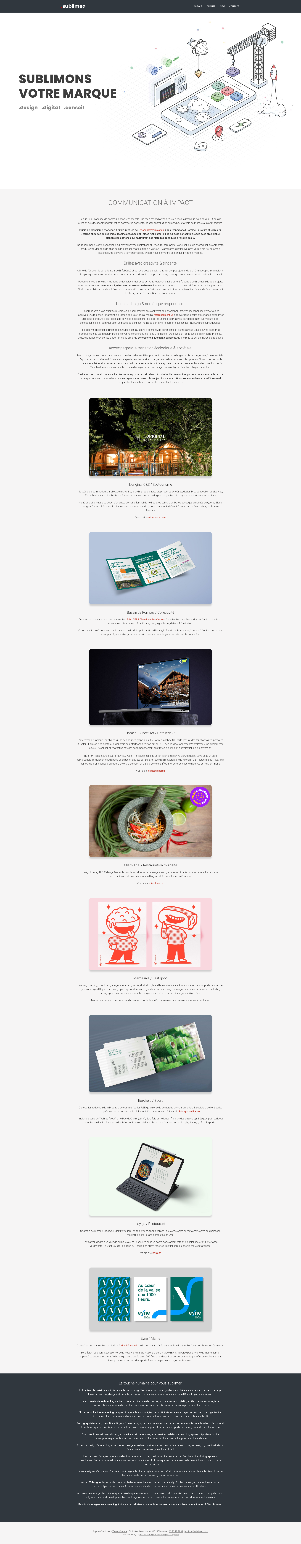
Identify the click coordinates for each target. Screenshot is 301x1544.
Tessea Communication (151, 230)
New (222, 6)
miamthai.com (156, 883)
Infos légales (172, 1534)
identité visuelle (129, 1345)
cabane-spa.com (157, 517)
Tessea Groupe (119, 1531)
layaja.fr (156, 1252)
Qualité (211, 6)
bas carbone (146, 1534)
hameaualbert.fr (156, 770)
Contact (234, 6)
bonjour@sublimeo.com (196, 1531)
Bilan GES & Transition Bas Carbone (146, 619)
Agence (198, 6)
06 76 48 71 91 (176, 1531)
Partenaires (159, 1534)
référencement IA (163, 314)
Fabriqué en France (189, 1111)
